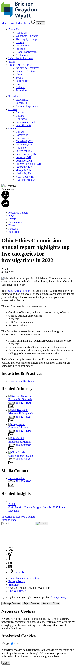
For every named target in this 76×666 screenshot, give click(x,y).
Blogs (19, 83)
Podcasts (20, 87)
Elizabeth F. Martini (19, 441)
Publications (22, 80)
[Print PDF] (5, 197)
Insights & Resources (20, 64)
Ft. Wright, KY (24, 150)
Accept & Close (51, 603)
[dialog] (38, 600)
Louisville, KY (24, 166)
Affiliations (22, 55)
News (19, 74)
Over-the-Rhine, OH (27, 179)
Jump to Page (8, 519)
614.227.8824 (23, 416)
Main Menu (24, 23)
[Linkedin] (10, 563)
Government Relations (21, 381)
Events (19, 77)
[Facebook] (9, 558)
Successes (21, 102)
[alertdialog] (38, 637)
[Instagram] (10, 554)
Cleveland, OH (24, 141)
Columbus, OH (24, 144)
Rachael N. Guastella (20, 399)
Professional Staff (25, 122)
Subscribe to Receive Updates (18, 516)
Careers (12, 109)
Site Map (13, 584)
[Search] (33, 23)
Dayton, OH (23, 147)
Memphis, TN (23, 170)
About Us (13, 29)
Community (22, 45)
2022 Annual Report (19, 290)
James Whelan (16, 478)
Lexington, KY (24, 160)
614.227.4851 (23, 402)
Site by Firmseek (17, 590)
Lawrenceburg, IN (26, 154)
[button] (5, 206)
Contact (12, 128)
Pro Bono (21, 48)
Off (16, 643)
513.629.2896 (23, 481)
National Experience (27, 106)
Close (6, 662)
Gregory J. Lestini (18, 427)
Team (11, 61)
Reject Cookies (31, 603)
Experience (14, 96)
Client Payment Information (23, 578)
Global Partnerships (26, 51)
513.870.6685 (23, 444)
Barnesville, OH (25, 134)
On (7, 643)
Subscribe (21, 90)
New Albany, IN (25, 176)
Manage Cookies (11, 603)
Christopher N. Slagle (20, 455)
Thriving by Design (26, 39)
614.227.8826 (23, 458)
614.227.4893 (23, 430)
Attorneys (21, 118)
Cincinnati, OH (24, 138)
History (20, 42)
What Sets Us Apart (27, 35)
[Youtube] (10, 567)
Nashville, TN (23, 173)
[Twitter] (10, 550)
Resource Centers (25, 71)
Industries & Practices (20, 58)
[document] (38, 637)
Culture (20, 115)
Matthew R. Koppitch (20, 413)
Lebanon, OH (23, 157)
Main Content (9, 23)
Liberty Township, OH (28, 163)
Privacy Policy (16, 581)
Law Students (23, 125)
